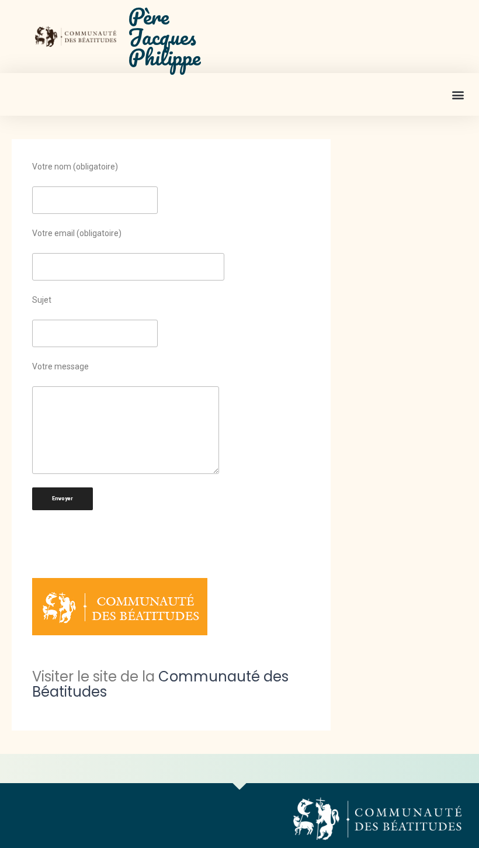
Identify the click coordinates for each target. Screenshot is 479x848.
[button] (457, 94)
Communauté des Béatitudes (160, 684)
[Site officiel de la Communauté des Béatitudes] (171, 606)
